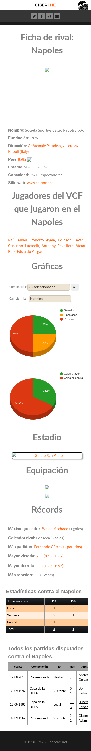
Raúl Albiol (17, 240)
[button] (75, 287)
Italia (22, 159)
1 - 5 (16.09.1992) (49, 566)
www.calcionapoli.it (43, 183)
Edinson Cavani (71, 240)
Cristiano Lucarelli (23, 246)
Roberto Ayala (43, 240)
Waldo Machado (55, 529)
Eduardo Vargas (30, 252)
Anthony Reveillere (58, 246)
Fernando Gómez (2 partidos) (58, 547)
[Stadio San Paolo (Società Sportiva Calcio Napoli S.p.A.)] (47, 455)
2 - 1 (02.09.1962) (50, 556)
